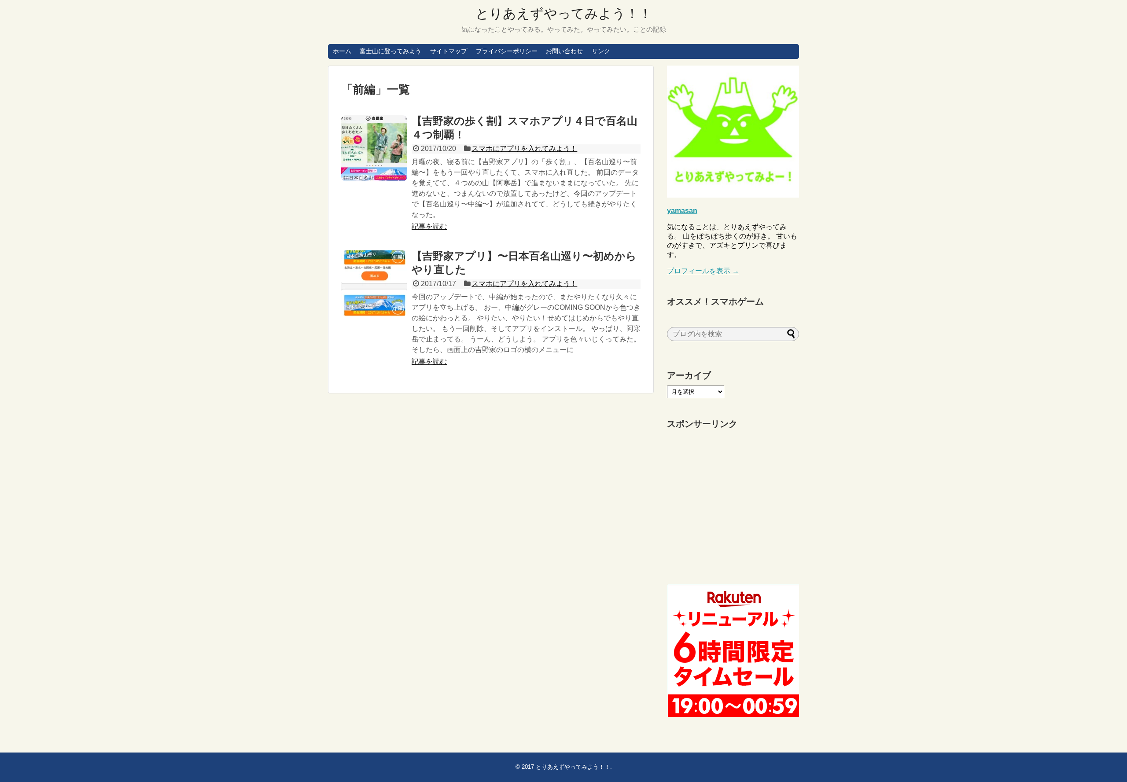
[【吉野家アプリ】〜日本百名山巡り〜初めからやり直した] (374, 283)
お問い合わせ (564, 51)
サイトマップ (448, 51)
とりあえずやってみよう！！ (563, 13)
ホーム (342, 51)
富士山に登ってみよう (390, 51)
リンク (601, 51)
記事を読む (429, 226)
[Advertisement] (733, 507)
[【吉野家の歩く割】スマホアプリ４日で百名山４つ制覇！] (374, 148)
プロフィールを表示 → (703, 271)
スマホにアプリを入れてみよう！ (524, 148)
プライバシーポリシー (507, 51)
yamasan (682, 210)
